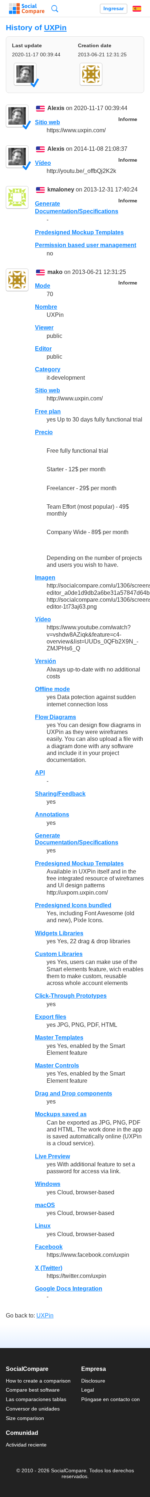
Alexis (55, 108)
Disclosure (93, 1381)
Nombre (46, 307)
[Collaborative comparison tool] (27, 8)
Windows (47, 1184)
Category (47, 369)
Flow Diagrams (55, 717)
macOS (45, 1205)
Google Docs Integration (68, 1289)
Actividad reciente (26, 1445)
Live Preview (52, 1156)
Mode (42, 286)
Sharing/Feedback (60, 794)
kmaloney (60, 190)
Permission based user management (85, 245)
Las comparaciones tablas (36, 1399)
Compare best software (33, 1390)
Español (137, 9)
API (40, 773)
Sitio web (47, 122)
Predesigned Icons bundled (73, 905)
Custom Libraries (59, 954)
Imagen (45, 577)
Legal (87, 1390)
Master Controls (57, 1065)
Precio (44, 432)
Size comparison (25, 1418)
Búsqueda (54, 8)
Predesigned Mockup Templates (79, 232)
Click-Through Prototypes (71, 996)
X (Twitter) (48, 1268)
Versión (45, 661)
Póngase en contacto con (110, 1399)
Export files (50, 1017)
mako (55, 272)
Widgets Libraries (59, 933)
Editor (43, 349)
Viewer (44, 327)
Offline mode (52, 689)
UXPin (55, 27)
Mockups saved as (61, 1114)
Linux (43, 1226)
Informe (127, 119)
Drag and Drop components (73, 1093)
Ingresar (113, 8)
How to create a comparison (38, 1381)
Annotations (52, 814)
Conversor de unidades (33, 1409)
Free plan (48, 411)
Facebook (49, 1247)
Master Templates (59, 1037)
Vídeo (43, 163)
